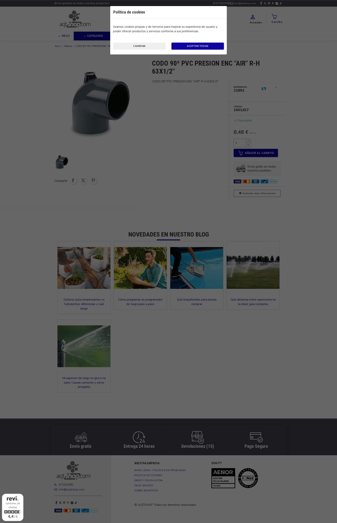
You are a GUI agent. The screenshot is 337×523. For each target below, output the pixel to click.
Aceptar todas (197, 46)
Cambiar (139, 46)
